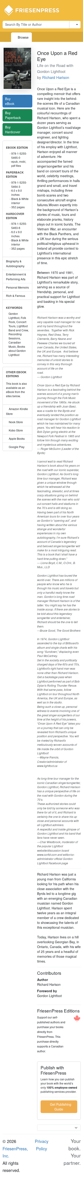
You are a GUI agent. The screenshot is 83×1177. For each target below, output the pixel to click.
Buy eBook (10, 101)
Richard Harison (55, 77)
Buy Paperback (13, 115)
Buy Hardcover (13, 129)
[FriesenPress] (35, 10)
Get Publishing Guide (60, 1106)
